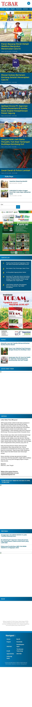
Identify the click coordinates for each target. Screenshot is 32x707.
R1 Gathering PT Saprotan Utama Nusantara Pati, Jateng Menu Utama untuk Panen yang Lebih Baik (14, 541)
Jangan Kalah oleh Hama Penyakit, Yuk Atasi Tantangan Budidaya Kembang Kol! (15, 141)
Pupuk (13, 9)
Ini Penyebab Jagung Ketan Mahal (16, 272)
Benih (7, 9)
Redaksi (9, 664)
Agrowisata (10, 653)
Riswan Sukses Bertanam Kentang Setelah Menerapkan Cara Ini (15, 77)
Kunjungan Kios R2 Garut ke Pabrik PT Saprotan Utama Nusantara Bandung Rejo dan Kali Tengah (19, 359)
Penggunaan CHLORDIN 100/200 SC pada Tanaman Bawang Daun (14, 535)
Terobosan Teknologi (19, 650)
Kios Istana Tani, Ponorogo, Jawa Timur (17, 268)
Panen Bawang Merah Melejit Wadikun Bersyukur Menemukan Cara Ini (15, 46)
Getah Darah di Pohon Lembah (15, 170)
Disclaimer (14, 664)
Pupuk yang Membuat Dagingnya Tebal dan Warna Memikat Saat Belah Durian (17, 263)
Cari (2, 204)
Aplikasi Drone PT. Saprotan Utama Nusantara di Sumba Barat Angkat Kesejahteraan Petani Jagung (14, 109)
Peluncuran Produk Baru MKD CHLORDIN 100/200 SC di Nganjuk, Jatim (13, 547)
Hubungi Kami (9, 657)
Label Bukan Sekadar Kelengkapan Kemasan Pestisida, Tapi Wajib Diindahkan (16, 286)
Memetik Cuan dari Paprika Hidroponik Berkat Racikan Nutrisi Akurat (15, 344)
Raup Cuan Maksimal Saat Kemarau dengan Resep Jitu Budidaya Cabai (20, 349)
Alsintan (25, 9)
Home (2, 9)
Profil (8, 651)
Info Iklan (18, 664)
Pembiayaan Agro (20, 645)
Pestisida (19, 9)
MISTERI (18, 653)
